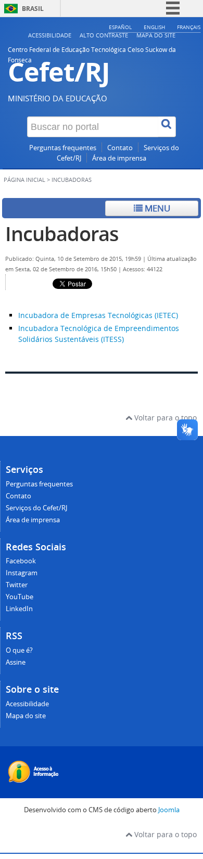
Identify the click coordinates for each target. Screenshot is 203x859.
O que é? (19, 650)
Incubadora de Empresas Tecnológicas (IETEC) (98, 315)
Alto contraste (104, 35)
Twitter (17, 584)
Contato (120, 147)
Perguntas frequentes (62, 147)
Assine (16, 662)
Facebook (21, 561)
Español (120, 27)
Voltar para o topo (164, 417)
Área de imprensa (119, 158)
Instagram (21, 573)
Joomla (169, 809)
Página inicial (24, 179)
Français (188, 27)
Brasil (33, 8)
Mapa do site (155, 35)
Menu (156, 208)
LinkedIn (19, 608)
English (154, 27)
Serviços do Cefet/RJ (36, 508)
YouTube (19, 596)
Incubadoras (62, 233)
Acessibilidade (49, 35)
